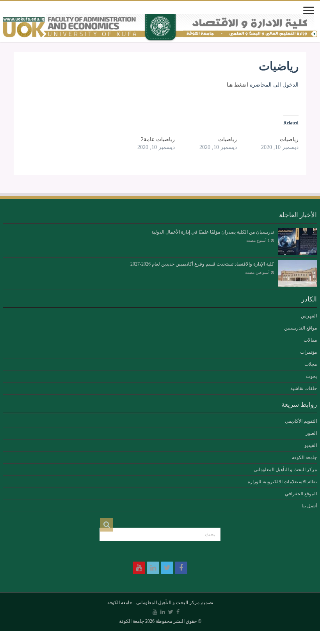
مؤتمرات (308, 352)
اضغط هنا (237, 85)
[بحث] (106, 525)
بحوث (311, 376)
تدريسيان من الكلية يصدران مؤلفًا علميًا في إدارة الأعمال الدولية (212, 232)
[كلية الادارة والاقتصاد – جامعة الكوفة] (160, 28)
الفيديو (310, 445)
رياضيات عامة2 (158, 139)
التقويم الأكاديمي (301, 421)
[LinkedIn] (153, 568)
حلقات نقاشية (303, 388)
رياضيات (289, 139)
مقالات (310, 340)
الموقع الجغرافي (301, 493)
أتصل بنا (309, 506)
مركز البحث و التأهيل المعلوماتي (285, 469)
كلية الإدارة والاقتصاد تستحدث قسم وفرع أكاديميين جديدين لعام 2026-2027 (202, 264)
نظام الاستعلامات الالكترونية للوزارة (282, 481)
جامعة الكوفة (304, 457)
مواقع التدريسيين (300, 328)
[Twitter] (167, 568)
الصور (311, 433)
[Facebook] (181, 568)
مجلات (310, 364)
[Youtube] (139, 568)
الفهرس (309, 316)
